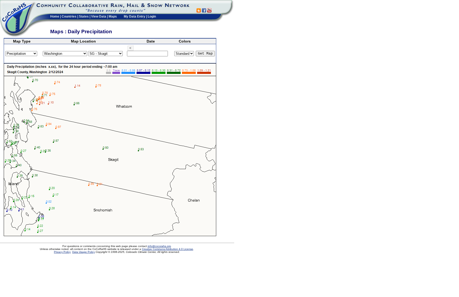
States (84, 16)
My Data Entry (134, 16)
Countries (69, 16)
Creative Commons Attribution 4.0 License (167, 249)
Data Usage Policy (83, 251)
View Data (98, 16)
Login (152, 16)
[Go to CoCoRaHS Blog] (199, 11)
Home (54, 16)
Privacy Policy (62, 251)
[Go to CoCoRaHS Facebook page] (204, 11)
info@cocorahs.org (159, 246)
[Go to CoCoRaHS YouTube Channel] (209, 11)
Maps (113, 16)
